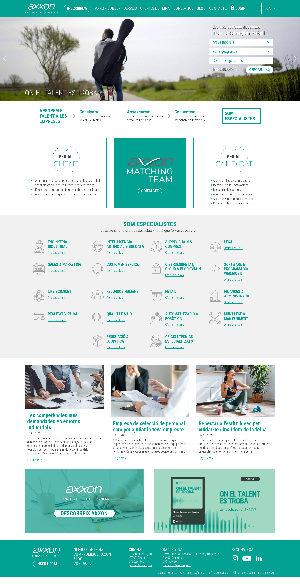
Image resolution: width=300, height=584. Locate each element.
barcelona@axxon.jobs (177, 565)
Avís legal (199, 572)
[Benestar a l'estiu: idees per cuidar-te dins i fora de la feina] (235, 391)
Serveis (130, 8)
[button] (295, 58)
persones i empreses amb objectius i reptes (95, 116)
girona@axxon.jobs (140, 565)
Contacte (218, 8)
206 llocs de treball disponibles (236, 27)
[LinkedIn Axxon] (259, 559)
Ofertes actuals (57, 252)
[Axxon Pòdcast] (214, 501)
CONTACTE (150, 191)
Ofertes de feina (155, 8)
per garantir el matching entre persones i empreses (145, 116)
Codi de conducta (167, 572)
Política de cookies (242, 572)
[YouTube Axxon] (246, 558)
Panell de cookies (265, 572)
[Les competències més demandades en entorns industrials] (64, 387)
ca (268, 8)
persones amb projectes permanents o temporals (189, 116)
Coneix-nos (183, 8)
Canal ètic (185, 572)
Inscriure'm (77, 8)
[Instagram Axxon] (235, 558)
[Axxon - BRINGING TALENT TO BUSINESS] (41, 8)
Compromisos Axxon (92, 554)
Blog (201, 8)
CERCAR (255, 69)
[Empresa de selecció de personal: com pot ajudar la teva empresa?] (150, 391)
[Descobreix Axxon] (85, 501)
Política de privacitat (218, 572)
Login (241, 8)
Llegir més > (34, 460)
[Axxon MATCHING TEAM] (65, 159)
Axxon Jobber (107, 8)
